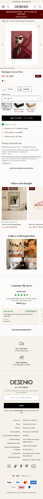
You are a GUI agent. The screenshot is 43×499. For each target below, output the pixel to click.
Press (18, 424)
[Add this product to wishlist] (38, 26)
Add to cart (21, 118)
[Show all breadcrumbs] (4, 21)
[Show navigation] (3, 6)
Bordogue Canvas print (26, 21)
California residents (30, 446)
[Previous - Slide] (2, 45)
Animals (12, 21)
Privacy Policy (18, 410)
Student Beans (14, 439)
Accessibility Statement (11, 436)
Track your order (29, 428)
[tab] (7, 67)
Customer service (29, 424)
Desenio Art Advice (30, 420)
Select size (6, 94)
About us (17, 420)
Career (17, 428)
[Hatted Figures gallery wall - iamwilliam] (21, 254)
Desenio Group (27, 493)
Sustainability (15, 432)
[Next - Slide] (40, 45)
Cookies (26, 436)
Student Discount (13, 443)
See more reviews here (21, 330)
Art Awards (16, 453)
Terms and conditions (31, 432)
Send (21, 406)
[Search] (8, 6)
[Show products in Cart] (39, 6)
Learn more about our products (21, 168)
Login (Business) (14, 457)
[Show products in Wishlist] (34, 6)
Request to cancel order (32, 460)
